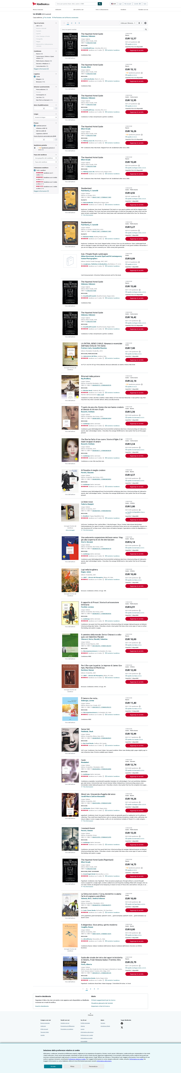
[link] (145, 23)
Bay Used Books (88, 743)
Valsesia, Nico (86, 898)
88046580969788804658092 (101, 479)
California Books (88, 79)
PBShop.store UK (88, 171)
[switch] (36, 148)
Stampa (83, 1026)
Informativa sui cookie (86, 1038)
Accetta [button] (53, 1066)
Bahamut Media (88, 236)
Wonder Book (87, 390)
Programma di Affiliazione (67, 1026)
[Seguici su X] (122, 1027)
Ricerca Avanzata (38, 9)
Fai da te (103, 1023)
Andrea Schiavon (99, 898)
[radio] (35, 79)
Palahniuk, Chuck (87, 731)
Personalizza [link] (93, 1066)
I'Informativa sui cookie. (136, 1059)
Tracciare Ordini (45, 1032)
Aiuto (144, 4)
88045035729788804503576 (101, 385)
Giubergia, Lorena (87, 701)
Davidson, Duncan (87, 670)
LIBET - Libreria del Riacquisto (93, 577)
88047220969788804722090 (101, 803)
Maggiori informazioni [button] (40, 191)
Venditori (123, 9)
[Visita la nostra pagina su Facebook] (122, 1023)
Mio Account (127, 4)
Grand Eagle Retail (89, 874)
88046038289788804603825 (101, 738)
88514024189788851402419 (101, 646)
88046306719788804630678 (101, 450)
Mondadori (85, 762)
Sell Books (86, 808)
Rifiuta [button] (72, 1066)
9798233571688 (91, 43)
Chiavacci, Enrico (87, 639)
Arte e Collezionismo (102, 9)
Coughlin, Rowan (87, 927)
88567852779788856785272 (101, 707)
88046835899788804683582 (101, 510)
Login (120, 4)
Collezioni (58, 9)
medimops (86, 423)
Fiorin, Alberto (86, 964)
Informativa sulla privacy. (104, 1061)
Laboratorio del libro (90, 356)
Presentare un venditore (67, 1029)
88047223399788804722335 (101, 837)
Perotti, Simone (87, 830)
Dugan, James (86, 572)
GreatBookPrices (88, 48)
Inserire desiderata (42, 1006)
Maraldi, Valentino (100, 639)
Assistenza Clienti (105, 1026)
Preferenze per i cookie (87, 1035)
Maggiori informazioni (40, 69)
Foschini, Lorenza (87, 607)
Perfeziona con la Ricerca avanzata (66, 17)
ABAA (98, 394)
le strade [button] (48, 17)
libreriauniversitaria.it (90, 651)
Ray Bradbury (86, 379)
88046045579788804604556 (101, 613)
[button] (64, 23)
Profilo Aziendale (85, 1023)
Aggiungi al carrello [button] (136, 50)
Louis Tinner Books (89, 910)
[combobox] (77, 3)
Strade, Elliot (86, 67)
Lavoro (82, 1029)
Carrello (43, 1035)
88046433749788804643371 (101, 905)
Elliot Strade (85, 129)
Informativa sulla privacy (87, 1032)
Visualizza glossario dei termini (102, 1003)
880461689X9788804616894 (101, 418)
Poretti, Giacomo (87, 472)
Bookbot (86, 516)
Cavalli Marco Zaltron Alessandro (93, 796)
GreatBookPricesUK (89, 296)
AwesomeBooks (88, 202)
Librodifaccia (87, 939)
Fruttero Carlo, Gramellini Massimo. (94, 348)
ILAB (102, 394)
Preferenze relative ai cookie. (77, 1059)
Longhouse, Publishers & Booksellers (95, 264)
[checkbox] (35, 26)
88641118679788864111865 (101, 197)
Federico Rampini (87, 504)
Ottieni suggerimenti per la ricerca (103, 1000)
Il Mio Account (44, 1029)
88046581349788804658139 (101, 548)
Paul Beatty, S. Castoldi (89, 191)
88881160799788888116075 (101, 933)
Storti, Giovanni (87, 542)
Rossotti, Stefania (87, 412)
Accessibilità (84, 1041)
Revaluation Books (89, 978)
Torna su (90, 1015)
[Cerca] (100, 3)
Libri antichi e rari (78, 9)
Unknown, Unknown (88, 36)
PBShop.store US (88, 140)
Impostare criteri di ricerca (100, 1006)
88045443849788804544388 (101, 769)
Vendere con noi (143, 9)
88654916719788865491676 (101, 973)
